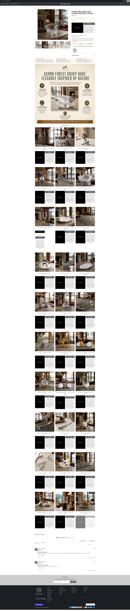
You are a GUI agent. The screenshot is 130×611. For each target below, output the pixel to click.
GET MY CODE (65, 310)
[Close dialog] (79, 293)
